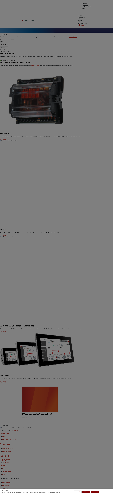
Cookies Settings (78, 491)
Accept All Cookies (95, 491)
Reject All (86, 491)
